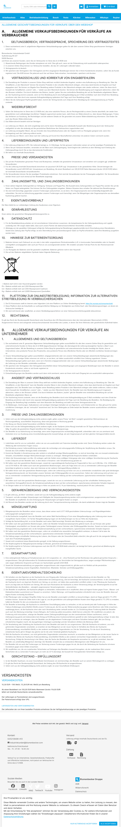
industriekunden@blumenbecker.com (26, 742)
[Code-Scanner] (54, 6)
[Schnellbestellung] (81, 6)
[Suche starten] (49, 6)
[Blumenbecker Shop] (11, 6)
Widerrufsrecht (82, 787)
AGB (77, 784)
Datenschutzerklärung (13, 816)
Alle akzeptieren (108, 824)
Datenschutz (81, 791)
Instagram (58, 789)
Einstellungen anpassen (55, 824)
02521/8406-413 (15, 739)
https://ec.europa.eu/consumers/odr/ (99, 303)
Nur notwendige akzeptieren (83, 824)
